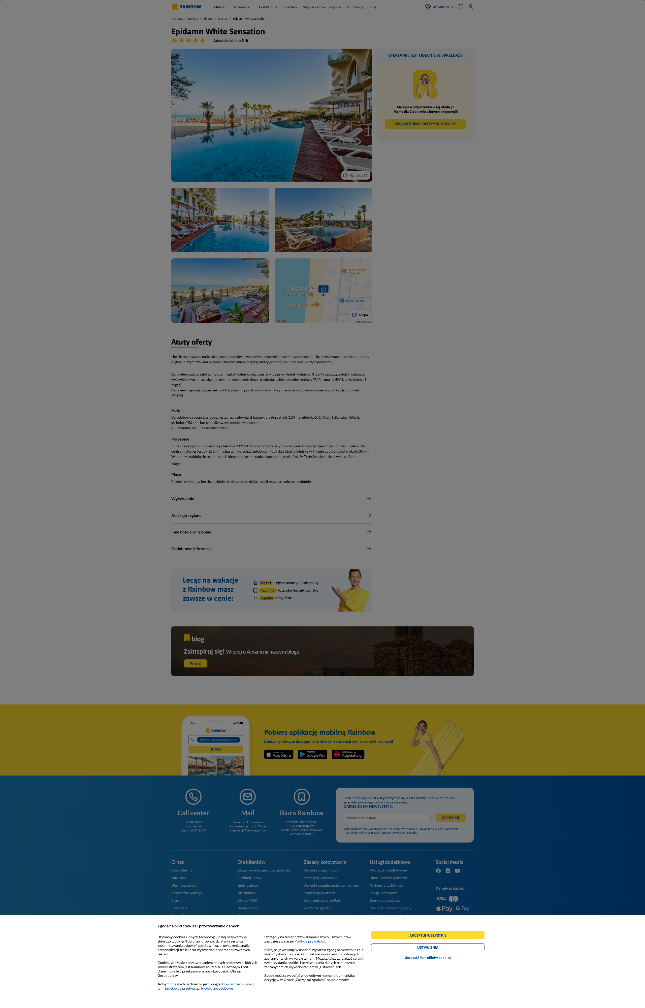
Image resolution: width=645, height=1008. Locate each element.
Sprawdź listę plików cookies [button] (428, 957)
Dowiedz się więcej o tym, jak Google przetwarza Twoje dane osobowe (205, 986)
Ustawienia (436, 948)
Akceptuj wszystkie (429, 936)
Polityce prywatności (311, 941)
